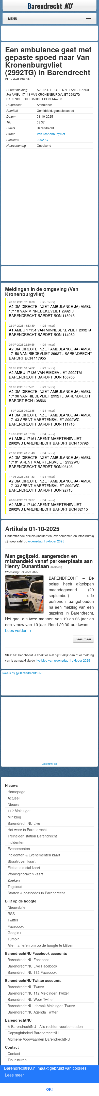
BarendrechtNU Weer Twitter (31, 999)
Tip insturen (17, 1059)
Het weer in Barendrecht (27, 829)
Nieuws (13, 804)
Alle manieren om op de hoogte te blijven (40, 945)
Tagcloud (15, 886)
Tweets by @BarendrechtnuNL (22, 673)
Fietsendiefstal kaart (24, 867)
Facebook (16, 926)
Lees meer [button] (14, 1075)
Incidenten (16, 842)
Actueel (14, 797)
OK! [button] (49, 1089)
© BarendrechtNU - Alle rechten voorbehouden (45, 1026)
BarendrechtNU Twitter (26, 986)
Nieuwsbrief (17, 907)
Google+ (14, 932)
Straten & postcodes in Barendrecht (36, 892)
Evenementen (19, 848)
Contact (14, 1053)
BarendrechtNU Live (24, 823)
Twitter (13, 919)
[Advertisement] (55, 33)
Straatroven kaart (22, 861)
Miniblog (14, 816)
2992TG (42, 139)
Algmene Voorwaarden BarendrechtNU (39, 1039)
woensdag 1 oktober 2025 (46, 541)
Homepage (16, 791)
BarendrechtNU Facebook (29, 959)
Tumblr (13, 938)
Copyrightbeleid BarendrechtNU (33, 1032)
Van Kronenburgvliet (51, 134)
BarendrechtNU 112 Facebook (32, 972)
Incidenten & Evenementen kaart (34, 854)
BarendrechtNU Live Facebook (32, 965)
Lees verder (18, 630)
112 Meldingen (19, 810)
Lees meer (83, 639)
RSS (11, 913)
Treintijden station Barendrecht (32, 835)
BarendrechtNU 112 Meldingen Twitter (38, 993)
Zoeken (14, 880)
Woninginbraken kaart (25, 873)
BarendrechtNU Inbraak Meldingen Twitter (41, 1005)
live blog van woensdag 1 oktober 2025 (63, 660)
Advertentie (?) (49, 763)
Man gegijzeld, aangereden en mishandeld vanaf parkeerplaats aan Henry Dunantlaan (49, 561)
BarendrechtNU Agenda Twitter (33, 1012)
